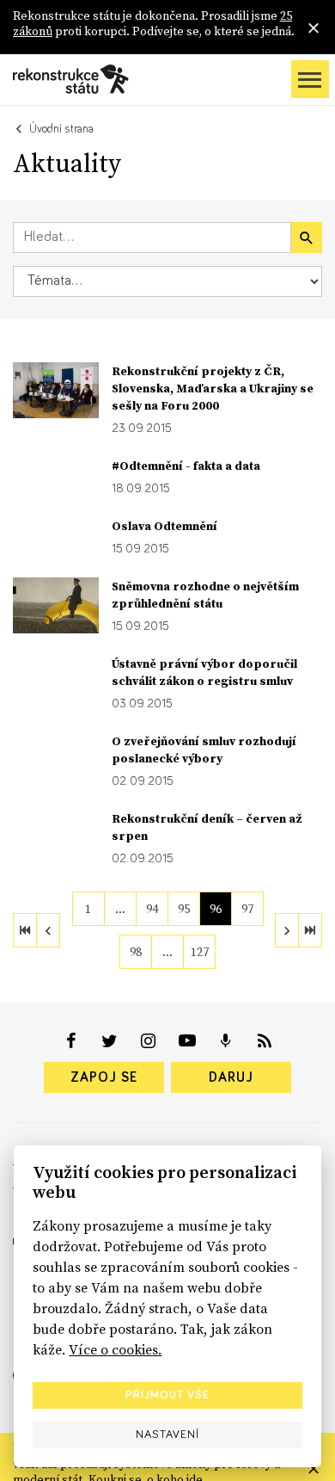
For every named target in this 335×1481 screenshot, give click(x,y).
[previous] (48, 930)
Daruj (231, 1077)
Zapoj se (103, 1077)
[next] (287, 930)
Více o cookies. (115, 1349)
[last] (310, 930)
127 (200, 951)
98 (136, 951)
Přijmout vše (167, 1395)
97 (247, 908)
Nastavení (167, 1435)
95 (184, 908)
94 (152, 908)
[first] (25, 930)
